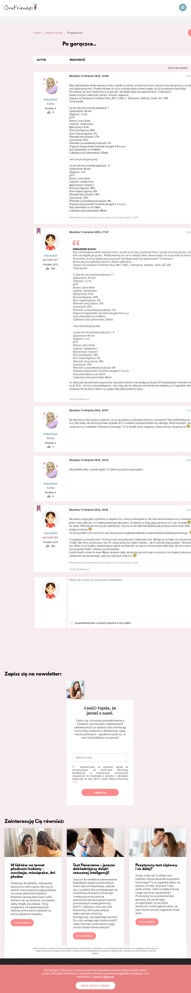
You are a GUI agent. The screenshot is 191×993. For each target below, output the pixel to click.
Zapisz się (100, 792)
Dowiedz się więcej (103, 976)
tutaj (74, 781)
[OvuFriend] (20, 10)
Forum (37, 32)
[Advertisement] (14, 79)
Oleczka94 (50, 255)
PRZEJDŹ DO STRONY (95, 985)
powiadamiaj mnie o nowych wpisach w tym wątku (103, 622)
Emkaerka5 (50, 99)
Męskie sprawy (54, 32)
